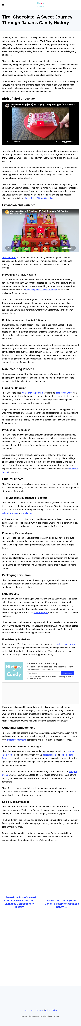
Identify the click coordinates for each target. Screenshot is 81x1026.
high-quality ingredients (32, 393)
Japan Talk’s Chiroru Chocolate (39, 198)
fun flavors (27, 513)
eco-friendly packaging (64, 644)
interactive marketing (16, 740)
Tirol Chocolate (9, 257)
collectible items (50, 755)
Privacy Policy (51, 1010)
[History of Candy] (40, 5)
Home (26, 1010)
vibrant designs (41, 612)
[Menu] (3, 5)
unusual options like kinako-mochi (41, 290)
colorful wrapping (10, 513)
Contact (40, 1010)
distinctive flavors (64, 393)
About (33, 1010)
